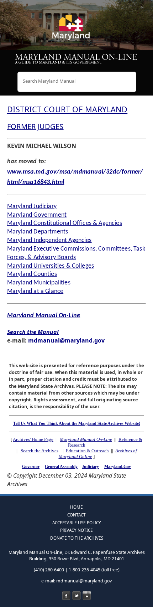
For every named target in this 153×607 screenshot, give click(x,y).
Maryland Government (37, 215)
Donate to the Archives (76, 538)
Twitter (76, 595)
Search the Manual (33, 332)
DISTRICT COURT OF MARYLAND (67, 109)
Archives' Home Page (33, 439)
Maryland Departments (37, 231)
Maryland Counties (32, 274)
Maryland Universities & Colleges (50, 266)
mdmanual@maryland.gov (66, 340)
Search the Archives (39, 450)
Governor (30, 466)
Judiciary (90, 466)
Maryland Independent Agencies (49, 240)
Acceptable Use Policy (76, 522)
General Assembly (61, 466)
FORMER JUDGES (35, 126)
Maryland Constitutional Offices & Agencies (64, 223)
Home (76, 507)
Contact (76, 515)
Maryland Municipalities (38, 282)
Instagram (87, 595)
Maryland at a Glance (35, 291)
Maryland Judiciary (32, 206)
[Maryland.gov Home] (76, 30)
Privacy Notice (76, 530)
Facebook (66, 595)
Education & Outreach (87, 450)
